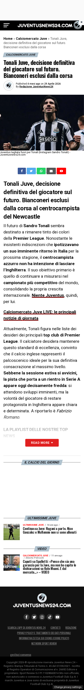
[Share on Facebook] (22, 171)
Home (8, 39)
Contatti (56, 628)
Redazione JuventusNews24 (36, 86)
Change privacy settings (68, 687)
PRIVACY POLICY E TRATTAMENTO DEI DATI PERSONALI (44, 633)
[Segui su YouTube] (57, 617)
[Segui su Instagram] (42, 617)
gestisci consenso (20, 654)
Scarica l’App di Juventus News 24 (27, 628)
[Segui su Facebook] (26, 617)
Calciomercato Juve (31, 39)
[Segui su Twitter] (34, 617)
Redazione (70, 628)
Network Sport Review (44, 643)
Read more (40, 443)
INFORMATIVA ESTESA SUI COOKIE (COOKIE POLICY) (44, 638)
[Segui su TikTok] (50, 617)
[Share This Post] (41, 171)
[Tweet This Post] (32, 171)
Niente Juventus (48, 295)
